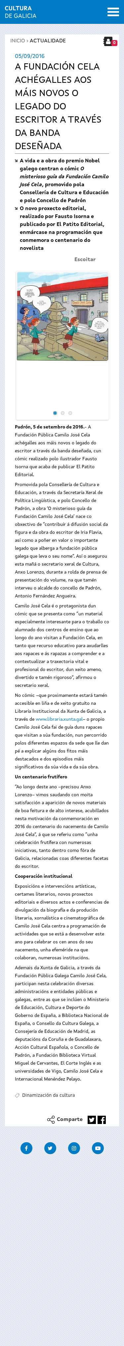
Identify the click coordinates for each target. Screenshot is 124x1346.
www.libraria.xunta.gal (59, 719)
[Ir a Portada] (20, 14)
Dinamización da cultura (48, 1095)
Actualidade (48, 41)
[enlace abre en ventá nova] (92, 1120)
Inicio (17, 41)
